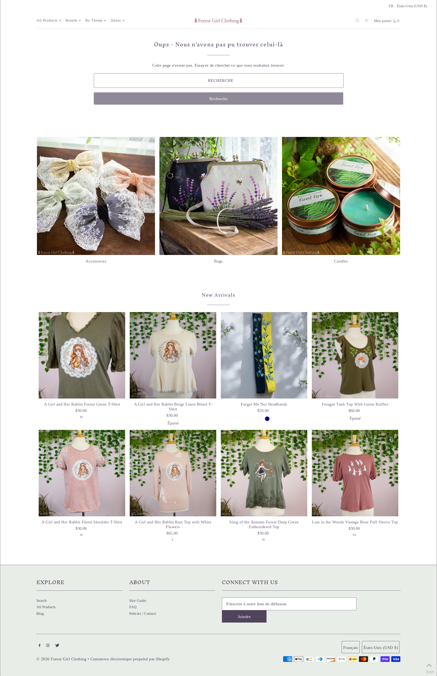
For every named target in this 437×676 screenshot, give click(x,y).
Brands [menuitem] (71, 20)
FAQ (133, 607)
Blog (40, 613)
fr (391, 6)
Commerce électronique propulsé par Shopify (130, 659)
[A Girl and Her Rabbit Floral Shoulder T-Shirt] (82, 473)
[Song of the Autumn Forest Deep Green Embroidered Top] (264, 473)
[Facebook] (40, 645)
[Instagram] (47, 645)
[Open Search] (357, 20)
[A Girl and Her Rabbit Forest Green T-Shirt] (82, 355)
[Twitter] (57, 645)
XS (354, 535)
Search (41, 601)
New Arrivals (218, 294)
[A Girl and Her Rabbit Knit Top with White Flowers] (173, 473)
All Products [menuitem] (47, 20)
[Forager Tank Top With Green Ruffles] (355, 355)
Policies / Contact (142, 613)
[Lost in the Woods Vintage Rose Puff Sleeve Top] (355, 473)
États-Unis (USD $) (412, 6)
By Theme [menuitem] (94, 20)
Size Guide (137, 601)
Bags (218, 261)
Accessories (96, 261)
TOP (429, 670)
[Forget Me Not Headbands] (264, 355)
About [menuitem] (116, 20)
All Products (46, 607)
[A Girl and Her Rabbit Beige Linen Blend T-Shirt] (173, 355)
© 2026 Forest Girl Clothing (61, 659)
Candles (341, 261)
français (350, 647)
